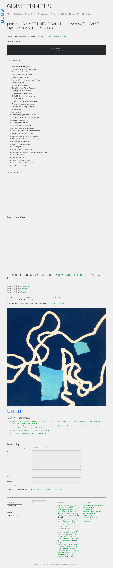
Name (9, 471)
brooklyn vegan (88, 509)
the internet (25, 286)
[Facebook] (2, 11)
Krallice (18, 433)
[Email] (2, 18)
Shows (88, 14)
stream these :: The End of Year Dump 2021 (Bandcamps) (31, 430)
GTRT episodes (59, 303)
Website (9, 481)
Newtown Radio (63, 36)
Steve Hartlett (39, 433)
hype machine (87, 515)
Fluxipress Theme (75, 564)
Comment (10, 452)
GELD (9, 433)
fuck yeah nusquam (89, 513)
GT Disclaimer (30, 14)
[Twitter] (2, 14)
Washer (47, 433)
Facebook (24, 288)
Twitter (23, 290)
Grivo (13, 433)
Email (9, 476)
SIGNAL (32, 433)
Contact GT (18, 14)
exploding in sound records (92, 511)
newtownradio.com (70, 275)
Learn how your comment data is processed (47, 489)
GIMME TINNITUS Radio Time (45, 36)
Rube (27, 433)
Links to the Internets (66, 14)
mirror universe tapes (90, 517)
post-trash (86, 521)
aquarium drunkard (89, 507)
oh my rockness (88, 519)
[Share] (2, 21)
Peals (23, 433)
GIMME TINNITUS (29, 6)
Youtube (24, 292)
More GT (80, 14)
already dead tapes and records (93, 505)
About (9, 14)
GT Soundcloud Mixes (47, 14)
